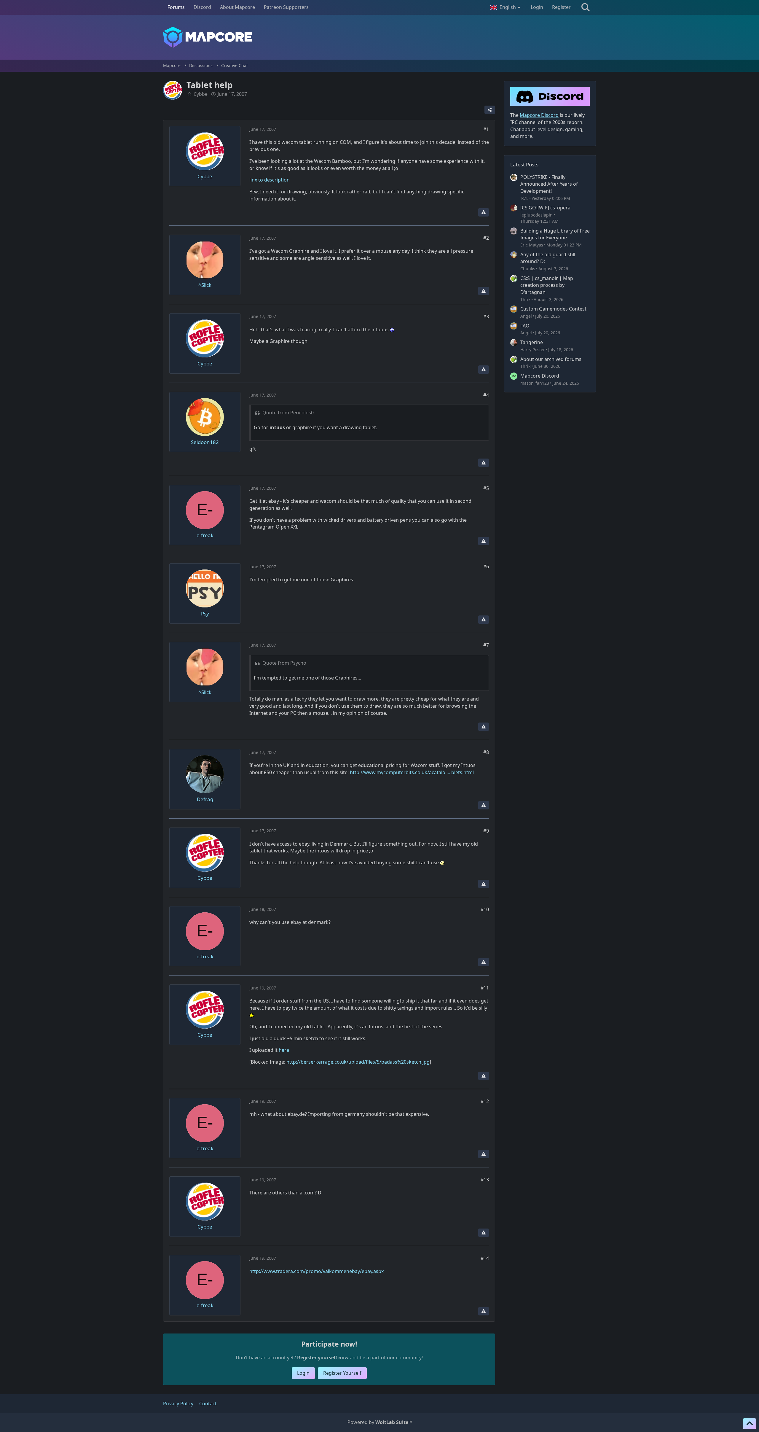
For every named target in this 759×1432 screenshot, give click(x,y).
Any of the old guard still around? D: (547, 258)
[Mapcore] (379, 37)
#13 (485, 1179)
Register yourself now (323, 1357)
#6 (486, 566)
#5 (486, 488)
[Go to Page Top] (749, 1423)
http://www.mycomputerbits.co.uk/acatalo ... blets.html (412, 772)
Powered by (379, 1422)
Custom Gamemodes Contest (553, 309)
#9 (486, 831)
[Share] (489, 110)
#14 (485, 1258)
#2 (486, 238)
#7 (486, 645)
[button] (506, 7)
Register (561, 7)
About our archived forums (550, 359)
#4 (486, 395)
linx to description (269, 179)
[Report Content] (483, 212)
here (284, 1050)
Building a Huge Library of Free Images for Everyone (555, 234)
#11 (485, 987)
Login (537, 7)
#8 (486, 752)
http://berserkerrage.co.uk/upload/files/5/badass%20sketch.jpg (358, 1062)
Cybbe (201, 94)
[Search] (585, 7)
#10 (485, 909)
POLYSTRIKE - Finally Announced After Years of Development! (549, 184)
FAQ (525, 325)
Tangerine (531, 342)
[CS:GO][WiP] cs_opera (545, 207)
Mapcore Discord (539, 376)
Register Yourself (342, 1373)
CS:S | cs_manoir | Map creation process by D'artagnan (546, 285)
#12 (485, 1101)
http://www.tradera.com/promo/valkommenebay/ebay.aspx (316, 1271)
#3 (486, 316)
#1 (486, 129)
